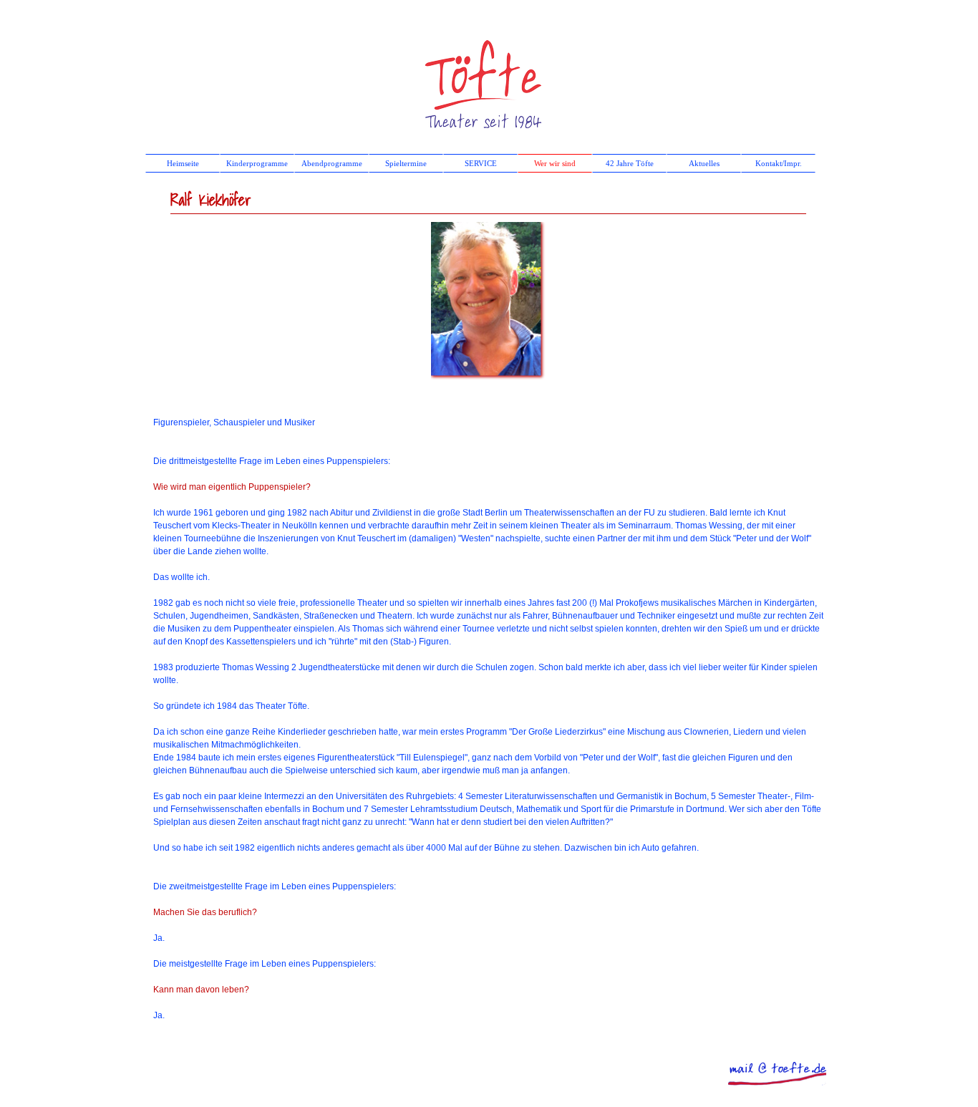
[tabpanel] (489, 712)
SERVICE (481, 164)
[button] (777, 1066)
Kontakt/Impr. (778, 164)
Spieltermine (406, 164)
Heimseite (183, 164)
